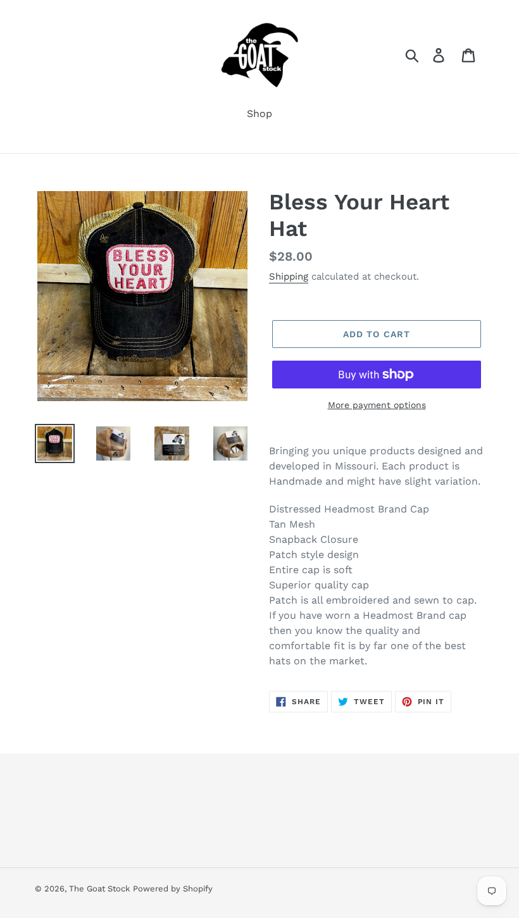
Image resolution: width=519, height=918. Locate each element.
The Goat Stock (99, 888)
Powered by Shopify (173, 888)
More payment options (377, 405)
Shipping (288, 276)
